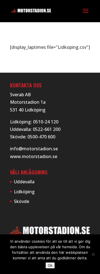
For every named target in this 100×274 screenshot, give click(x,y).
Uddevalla (24, 182)
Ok (50, 265)
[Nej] (93, 254)
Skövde (21, 201)
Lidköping (24, 192)
